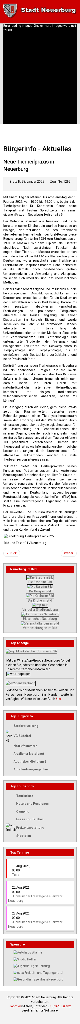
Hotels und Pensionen (32, 803)
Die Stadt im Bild (40, 582)
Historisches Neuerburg (40, 619)
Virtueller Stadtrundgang (40, 609)
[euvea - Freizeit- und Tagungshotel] (38, 972)
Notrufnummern (25, 746)
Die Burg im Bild (40, 591)
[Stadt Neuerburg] (40, 11)
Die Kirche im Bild (40, 600)
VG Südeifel (22, 736)
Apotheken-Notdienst (30, 761)
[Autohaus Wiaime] (28, 952)
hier (59, 699)
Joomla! (15, 1006)
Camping (22, 811)
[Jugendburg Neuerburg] (32, 966)
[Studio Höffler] (25, 959)
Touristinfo (24, 796)
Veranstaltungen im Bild (40, 628)
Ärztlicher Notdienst (29, 753)
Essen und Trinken (30, 819)
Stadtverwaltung (26, 726)
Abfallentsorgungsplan (31, 769)
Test (15, 875)
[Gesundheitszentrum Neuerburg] (38, 979)
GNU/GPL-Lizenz (59, 1006)
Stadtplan (23, 836)
